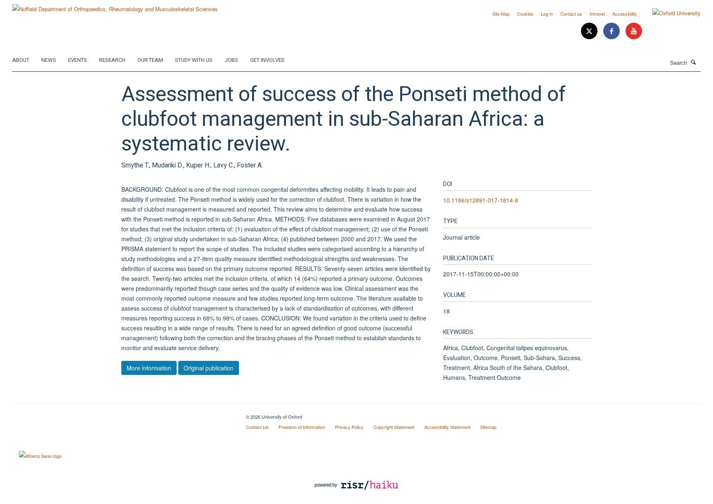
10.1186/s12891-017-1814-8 (480, 200)
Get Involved (267, 60)
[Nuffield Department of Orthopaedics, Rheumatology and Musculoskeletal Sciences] (115, 6)
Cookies (525, 13)
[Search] (693, 61)
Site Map (501, 13)
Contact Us (257, 427)
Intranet (597, 13)
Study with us (193, 60)
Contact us (571, 13)
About (20, 60)
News (48, 60)
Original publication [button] (209, 368)
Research (112, 60)
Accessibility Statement (447, 427)
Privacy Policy (349, 427)
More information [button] (149, 368)
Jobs (231, 60)
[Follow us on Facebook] (612, 31)
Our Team (150, 60)
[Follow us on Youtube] (634, 31)
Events (77, 60)
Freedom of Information (302, 427)
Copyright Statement (393, 427)
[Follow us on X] (590, 31)
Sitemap (488, 427)
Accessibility (624, 13)
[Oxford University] (670, 13)
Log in (547, 13)
